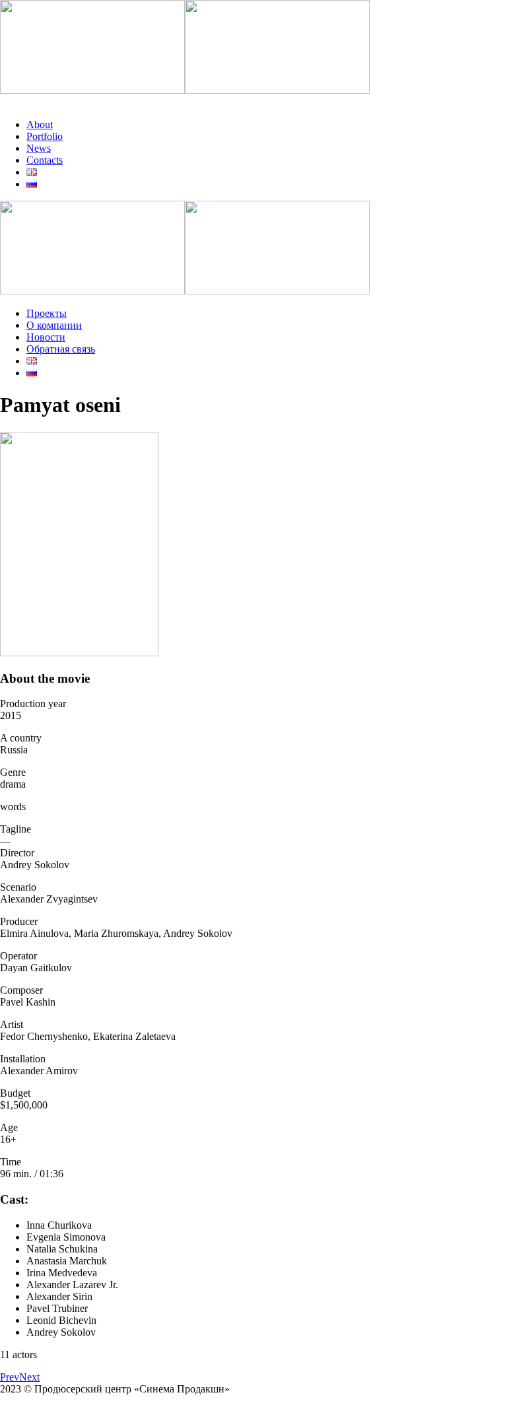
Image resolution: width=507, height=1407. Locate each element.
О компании (54, 325)
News (38, 148)
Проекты (46, 313)
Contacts (44, 160)
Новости (45, 337)
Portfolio (44, 136)
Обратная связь (60, 349)
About (39, 124)
